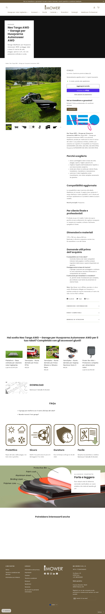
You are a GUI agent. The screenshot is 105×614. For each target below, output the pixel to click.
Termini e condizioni (31, 578)
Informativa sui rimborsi (13, 577)
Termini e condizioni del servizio (13, 573)
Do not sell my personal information (32, 590)
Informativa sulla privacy (32, 569)
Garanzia (27, 587)
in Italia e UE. (87, 73)
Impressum (28, 572)
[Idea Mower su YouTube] (57, 574)
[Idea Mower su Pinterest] (48, 574)
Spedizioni (28, 584)
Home (7, 63)
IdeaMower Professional (89, 12)
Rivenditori (64, 12)
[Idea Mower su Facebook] (45, 574)
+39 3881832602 (78, 577)
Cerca (7, 569)
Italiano (100, 612)
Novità (44, 12)
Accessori (34, 12)
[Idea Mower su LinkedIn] (54, 574)
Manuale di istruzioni (75, 319)
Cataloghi (74, 12)
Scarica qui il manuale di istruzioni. (40, 390)
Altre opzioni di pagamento (83, 94)
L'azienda (53, 12)
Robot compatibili (74, 313)
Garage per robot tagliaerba (17, 12)
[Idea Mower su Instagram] (51, 574)
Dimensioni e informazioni (77, 306)
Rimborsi (27, 581)
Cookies (27, 575)
